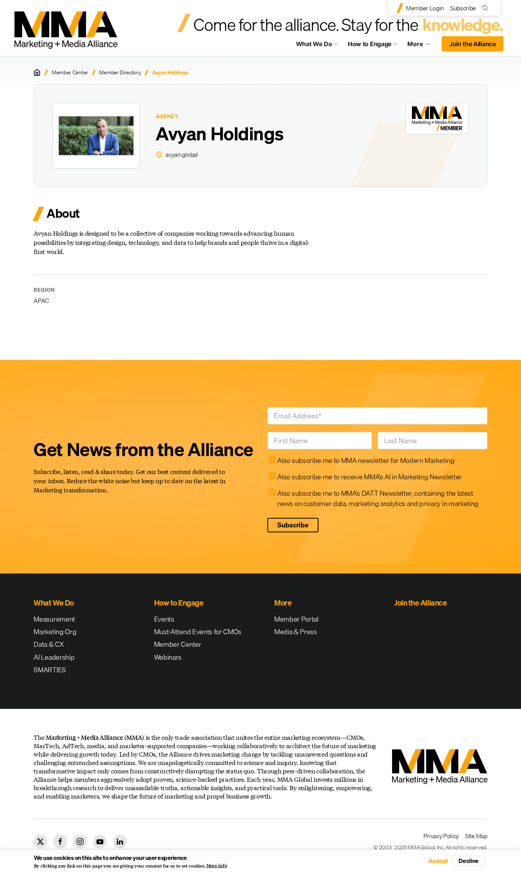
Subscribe (463, 8)
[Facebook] (60, 841)
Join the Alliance (472, 44)
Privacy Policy (441, 836)
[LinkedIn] (120, 841)
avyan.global (182, 154)
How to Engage (370, 44)
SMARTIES (50, 669)
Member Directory (120, 73)
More (422, 45)
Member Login (425, 8)
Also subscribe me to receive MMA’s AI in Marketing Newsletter (369, 476)
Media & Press (295, 631)
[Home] (37, 72)
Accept (438, 861)
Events (164, 619)
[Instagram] (80, 841)
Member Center (70, 73)
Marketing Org (55, 631)
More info (216, 866)
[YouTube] (100, 841)
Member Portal (296, 619)
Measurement (54, 619)
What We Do (314, 44)
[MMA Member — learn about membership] (437, 118)
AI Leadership (54, 657)
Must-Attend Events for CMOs (197, 631)
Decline (468, 861)
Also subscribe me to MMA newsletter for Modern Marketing (365, 460)
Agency (167, 116)
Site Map (476, 836)
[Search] (487, 8)
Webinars (168, 657)
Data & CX (49, 644)
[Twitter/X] (40, 841)
